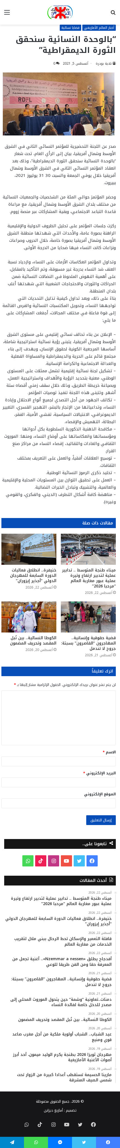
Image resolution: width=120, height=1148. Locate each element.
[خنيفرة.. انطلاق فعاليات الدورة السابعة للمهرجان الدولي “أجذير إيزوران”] (28, 549)
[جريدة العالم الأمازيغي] (60, 12)
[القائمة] (7, 14)
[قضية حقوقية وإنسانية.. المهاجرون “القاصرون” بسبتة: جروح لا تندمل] (88, 616)
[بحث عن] (113, 14)
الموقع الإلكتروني (100, 794)
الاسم (109, 752)
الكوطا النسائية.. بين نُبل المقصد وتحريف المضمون (33, 640)
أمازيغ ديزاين (53, 1110)
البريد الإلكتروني (99, 773)
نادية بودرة (104, 63)
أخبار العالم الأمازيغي (99, 28)
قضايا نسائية (70, 28)
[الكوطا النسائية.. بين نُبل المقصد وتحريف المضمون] (28, 616)
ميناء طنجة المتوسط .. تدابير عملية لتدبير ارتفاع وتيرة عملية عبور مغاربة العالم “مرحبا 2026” (89, 578)
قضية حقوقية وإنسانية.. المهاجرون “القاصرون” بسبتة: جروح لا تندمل (88, 643)
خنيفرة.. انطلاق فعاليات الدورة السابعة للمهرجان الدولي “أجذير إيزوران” (33, 575)
